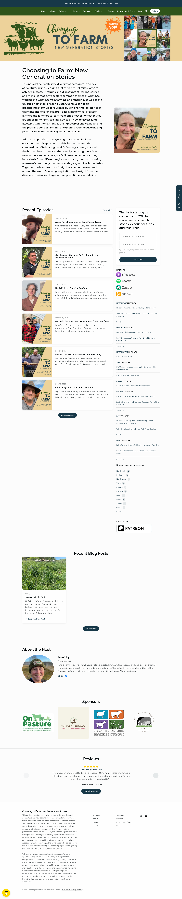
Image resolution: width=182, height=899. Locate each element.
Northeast (121, 303)
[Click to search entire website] (146, 11)
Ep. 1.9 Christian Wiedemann (128, 375)
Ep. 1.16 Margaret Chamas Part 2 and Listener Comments (135, 339)
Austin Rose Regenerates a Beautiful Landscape (78, 222)
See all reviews (91, 791)
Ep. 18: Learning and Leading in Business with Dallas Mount (136, 368)
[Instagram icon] (141, 816)
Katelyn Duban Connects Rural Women (133, 386)
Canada (120, 381)
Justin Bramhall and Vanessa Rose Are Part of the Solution (137, 314)
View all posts (91, 629)
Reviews (99, 11)
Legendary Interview (91, 770)
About (53, 11)
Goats (120, 507)
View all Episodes (67, 415)
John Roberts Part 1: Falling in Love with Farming (137, 445)
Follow (155, 11)
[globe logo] (59, 676)
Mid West (120, 328)
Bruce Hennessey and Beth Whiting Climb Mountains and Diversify (134, 422)
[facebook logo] (66, 676)
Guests (111, 11)
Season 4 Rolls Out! (35, 597)
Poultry (120, 392)
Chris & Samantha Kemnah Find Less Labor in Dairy (136, 452)
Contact (76, 11)
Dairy (118, 441)
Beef (118, 416)
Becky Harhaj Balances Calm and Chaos (133, 332)
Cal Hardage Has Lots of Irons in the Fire (74, 387)
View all (106, 210)
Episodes (63, 11)
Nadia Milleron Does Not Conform (71, 288)
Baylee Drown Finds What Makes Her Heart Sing (78, 354)
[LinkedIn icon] (146, 816)
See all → (120, 322)
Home (44, 11)
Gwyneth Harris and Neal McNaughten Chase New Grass (82, 321)
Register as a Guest (126, 11)
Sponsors (87, 11)
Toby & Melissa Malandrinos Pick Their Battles (136, 429)
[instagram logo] (62, 676)
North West (122, 352)
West (118, 363)
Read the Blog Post (36, 619)
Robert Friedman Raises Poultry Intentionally (136, 308)
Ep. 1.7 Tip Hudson (124, 357)
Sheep (120, 503)
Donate (96, 822)
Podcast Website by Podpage (72, 890)
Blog (140, 11)
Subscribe (138, 259)
